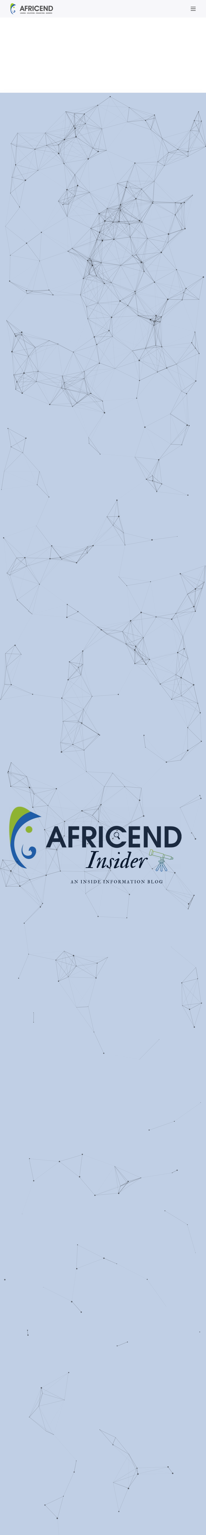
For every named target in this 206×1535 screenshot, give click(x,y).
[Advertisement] (103, 55)
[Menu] (193, 8)
